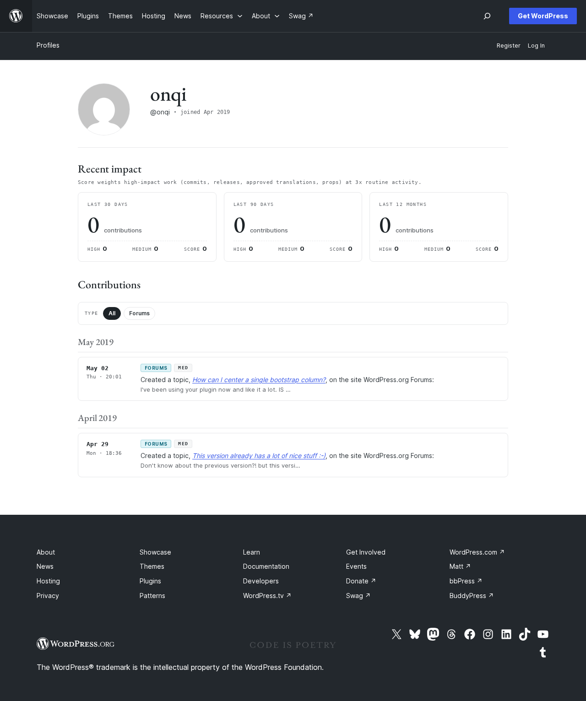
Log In (536, 45)
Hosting (48, 581)
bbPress (466, 581)
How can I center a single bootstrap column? (259, 379)
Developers (261, 581)
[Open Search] (487, 16)
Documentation (266, 566)
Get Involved (365, 552)
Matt (460, 566)
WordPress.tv (267, 595)
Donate (361, 581)
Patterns (152, 595)
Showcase (155, 552)
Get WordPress (543, 16)
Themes (152, 566)
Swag (358, 595)
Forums (139, 313)
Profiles (48, 45)
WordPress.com (477, 552)
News (45, 566)
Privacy (48, 595)
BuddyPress (472, 595)
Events (356, 566)
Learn (251, 552)
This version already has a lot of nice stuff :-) (259, 455)
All (112, 313)
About (46, 552)
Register (509, 45)
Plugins (150, 581)
